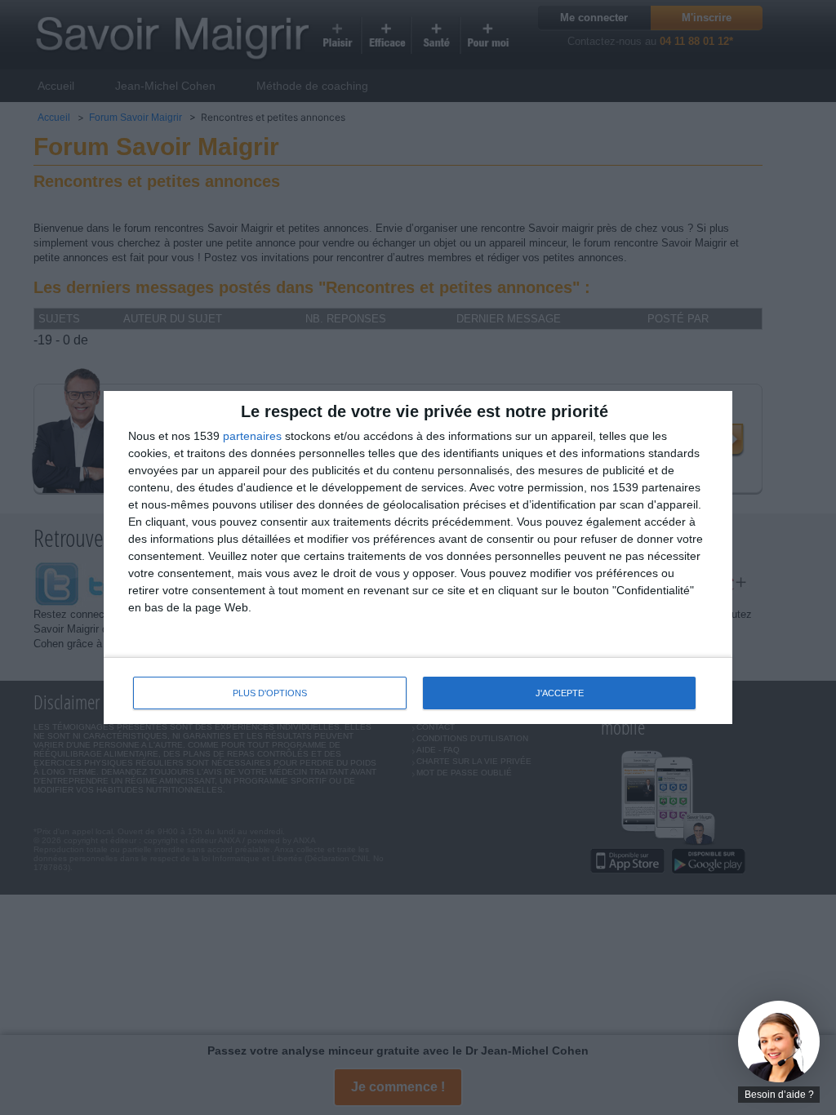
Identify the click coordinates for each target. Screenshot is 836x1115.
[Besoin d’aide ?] (779, 1041)
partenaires (252, 436)
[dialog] (418, 558)
